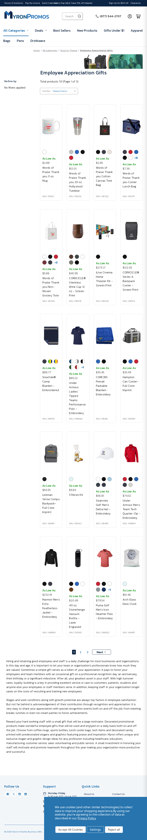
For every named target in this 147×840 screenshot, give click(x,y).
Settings (95, 830)
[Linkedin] (25, 794)
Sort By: (46, 91)
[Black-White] (82, 361)
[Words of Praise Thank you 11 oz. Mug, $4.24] (51, 126)
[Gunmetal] (71, 262)
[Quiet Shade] (98, 589)
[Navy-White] (71, 361)
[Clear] (71, 479)
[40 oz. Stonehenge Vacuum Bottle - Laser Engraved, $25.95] (78, 558)
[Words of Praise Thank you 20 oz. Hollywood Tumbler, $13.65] (78, 126)
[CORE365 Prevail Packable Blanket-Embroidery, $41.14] (105, 335)
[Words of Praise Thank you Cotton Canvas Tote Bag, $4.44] (105, 126)
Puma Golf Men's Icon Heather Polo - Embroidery (104, 611)
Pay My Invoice (32, 3)
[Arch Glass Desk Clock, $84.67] (131, 558)
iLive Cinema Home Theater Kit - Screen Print (104, 278)
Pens (20, 40)
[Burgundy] (44, 262)
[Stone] (98, 485)
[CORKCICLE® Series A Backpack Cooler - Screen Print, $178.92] (131, 230)
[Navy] (104, 152)
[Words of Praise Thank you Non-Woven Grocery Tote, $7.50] (51, 230)
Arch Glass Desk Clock (130, 601)
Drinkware (37, 40)
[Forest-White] (71, 367)
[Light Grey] (130, 485)
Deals (39, 30)
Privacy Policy (87, 818)
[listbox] (65, 91)
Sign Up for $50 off (118, 3)
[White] (44, 152)
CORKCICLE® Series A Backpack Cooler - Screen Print (131, 281)
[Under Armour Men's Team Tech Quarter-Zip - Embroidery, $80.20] (131, 453)
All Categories (14, 30)
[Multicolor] (50, 361)
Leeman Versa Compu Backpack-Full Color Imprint (51, 503)
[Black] (82, 152)
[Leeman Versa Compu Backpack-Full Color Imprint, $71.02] (51, 453)
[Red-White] (77, 367)
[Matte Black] (77, 257)
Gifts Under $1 (114, 30)
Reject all (114, 830)
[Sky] (109, 479)
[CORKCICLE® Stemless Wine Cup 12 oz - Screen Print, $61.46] (78, 230)
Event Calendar (49, 3)
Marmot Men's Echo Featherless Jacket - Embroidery (51, 608)
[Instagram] (19, 794)
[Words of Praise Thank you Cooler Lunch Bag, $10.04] (131, 126)
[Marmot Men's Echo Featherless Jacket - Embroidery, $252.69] (51, 558)
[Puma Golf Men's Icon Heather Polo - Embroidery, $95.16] (105, 558)
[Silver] (71, 152)
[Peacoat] (104, 589)
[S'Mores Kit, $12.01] (78, 453)
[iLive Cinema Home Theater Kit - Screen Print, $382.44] (105, 230)
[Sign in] (129, 16)
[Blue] (77, 152)
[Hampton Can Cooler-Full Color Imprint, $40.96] (131, 335)
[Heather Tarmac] (44, 479)
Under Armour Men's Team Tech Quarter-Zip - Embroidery (131, 509)
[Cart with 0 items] (138, 16)
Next (100, 652)
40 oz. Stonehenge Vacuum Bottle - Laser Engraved (77, 616)
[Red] (71, 158)
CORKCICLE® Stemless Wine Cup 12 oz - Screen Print (77, 286)
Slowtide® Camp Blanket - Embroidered (50, 383)
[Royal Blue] (98, 361)
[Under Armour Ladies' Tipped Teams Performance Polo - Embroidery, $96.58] (78, 335)
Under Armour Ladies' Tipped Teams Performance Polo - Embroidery (77, 398)
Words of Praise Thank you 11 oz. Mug (50, 174)
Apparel (137, 30)
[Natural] (109, 152)
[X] (13, 794)
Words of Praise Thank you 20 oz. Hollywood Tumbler (77, 182)
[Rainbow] (56, 361)
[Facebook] (7, 794)
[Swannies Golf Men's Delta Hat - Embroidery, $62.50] (105, 453)
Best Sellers (62, 30)
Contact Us (118, 794)
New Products (87, 30)
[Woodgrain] (71, 589)
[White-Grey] (77, 361)
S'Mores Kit (76, 495)
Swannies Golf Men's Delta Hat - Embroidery (103, 507)
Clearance (136, 3)
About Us (89, 794)
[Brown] (71, 257)
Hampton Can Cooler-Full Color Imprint (131, 383)
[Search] (79, 16)
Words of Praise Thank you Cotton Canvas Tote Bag (104, 176)
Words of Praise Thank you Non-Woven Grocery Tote (50, 286)
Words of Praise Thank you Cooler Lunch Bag (131, 179)
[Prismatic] (77, 262)
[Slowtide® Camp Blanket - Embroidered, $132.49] (51, 335)
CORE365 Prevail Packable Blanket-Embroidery (103, 385)
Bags (6, 40)
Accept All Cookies (70, 830)
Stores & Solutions (13, 3)
